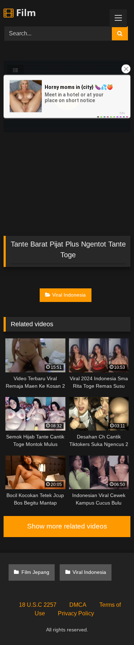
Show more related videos (67, 526)
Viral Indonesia (69, 295)
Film (25, 12)
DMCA (77, 605)
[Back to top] (112, 624)
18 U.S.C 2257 (37, 605)
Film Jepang (35, 572)
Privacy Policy (76, 613)
